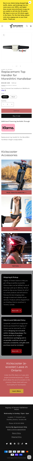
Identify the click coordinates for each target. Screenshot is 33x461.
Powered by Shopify (22, 457)
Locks (15, 229)
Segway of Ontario (14, 457)
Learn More (16, 391)
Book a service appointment (16, 429)
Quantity (3, 101)
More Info (15, 310)
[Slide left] (13, 66)
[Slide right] (20, 66)
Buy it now (16, 116)
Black (13, 97)
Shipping (3, 85)
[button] (2, 26)
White (5, 97)
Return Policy (16, 433)
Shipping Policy (17, 437)
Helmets (15, 266)
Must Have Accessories (16, 192)
